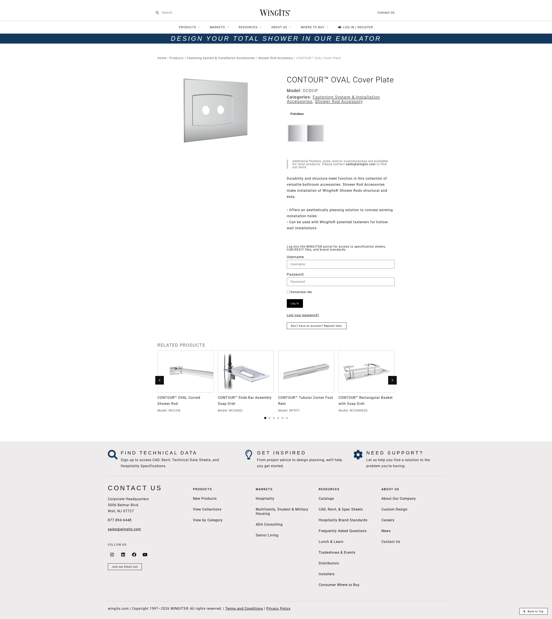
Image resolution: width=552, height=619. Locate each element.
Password (295, 275)
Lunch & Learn (331, 542)
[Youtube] (145, 554)
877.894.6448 (120, 520)
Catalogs (326, 498)
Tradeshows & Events (337, 552)
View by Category (208, 520)
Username (295, 257)
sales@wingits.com (361, 164)
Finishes (297, 114)
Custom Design (394, 509)
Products (176, 58)
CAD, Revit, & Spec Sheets (341, 509)
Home (161, 58)
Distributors (329, 563)
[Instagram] (112, 554)
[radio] (296, 133)
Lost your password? (303, 315)
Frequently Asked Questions (343, 531)
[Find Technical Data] (113, 455)
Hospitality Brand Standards (343, 520)
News (386, 531)
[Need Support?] (358, 455)
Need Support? (394, 453)
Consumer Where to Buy (339, 585)
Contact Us (386, 12)
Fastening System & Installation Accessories (221, 58)
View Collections (207, 509)
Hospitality (265, 498)
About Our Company (398, 498)
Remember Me (301, 292)
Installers (327, 574)
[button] (392, 380)
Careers (387, 520)
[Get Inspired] (249, 455)
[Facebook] (134, 554)
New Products (205, 498)
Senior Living (267, 535)
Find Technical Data (159, 453)
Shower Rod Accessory (275, 58)
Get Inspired (281, 453)
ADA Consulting (269, 524)
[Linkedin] (123, 554)
